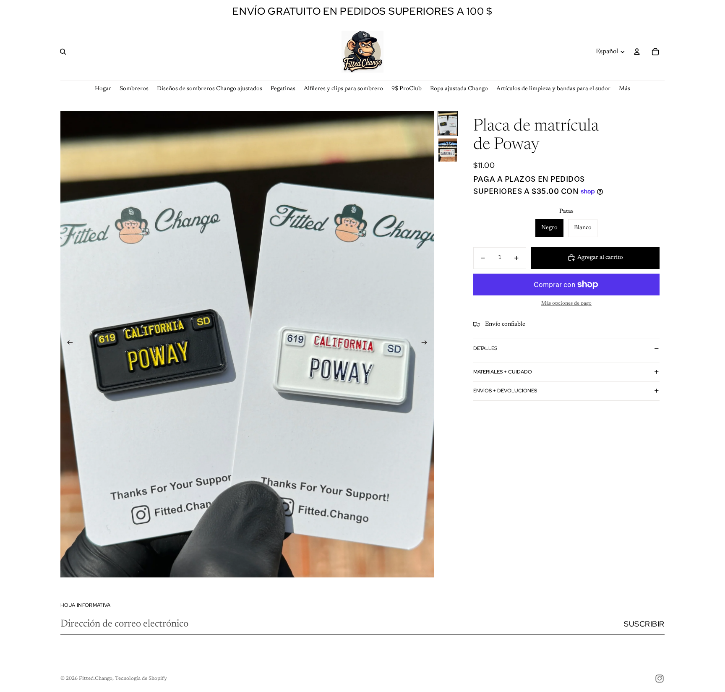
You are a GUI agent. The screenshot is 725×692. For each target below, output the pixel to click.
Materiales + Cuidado (502, 371)
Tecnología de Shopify (141, 678)
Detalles (485, 348)
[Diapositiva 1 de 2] (447, 123)
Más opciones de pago (566, 303)
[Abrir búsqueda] (63, 51)
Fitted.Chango (95, 678)
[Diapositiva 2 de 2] (447, 150)
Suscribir (644, 624)
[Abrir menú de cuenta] (637, 51)
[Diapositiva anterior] (67, 344)
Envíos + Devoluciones (505, 390)
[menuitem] (624, 89)
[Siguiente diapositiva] (427, 344)
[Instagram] (660, 679)
